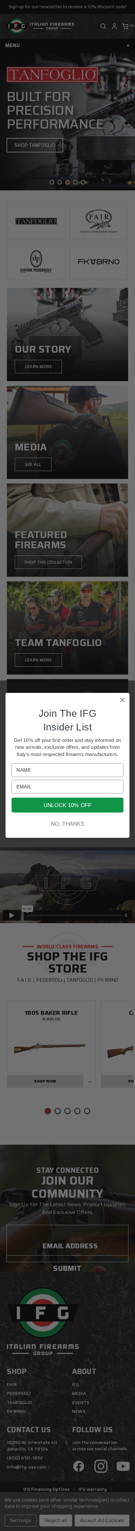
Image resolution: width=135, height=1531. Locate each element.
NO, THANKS (67, 824)
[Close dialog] (122, 700)
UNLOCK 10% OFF (67, 805)
